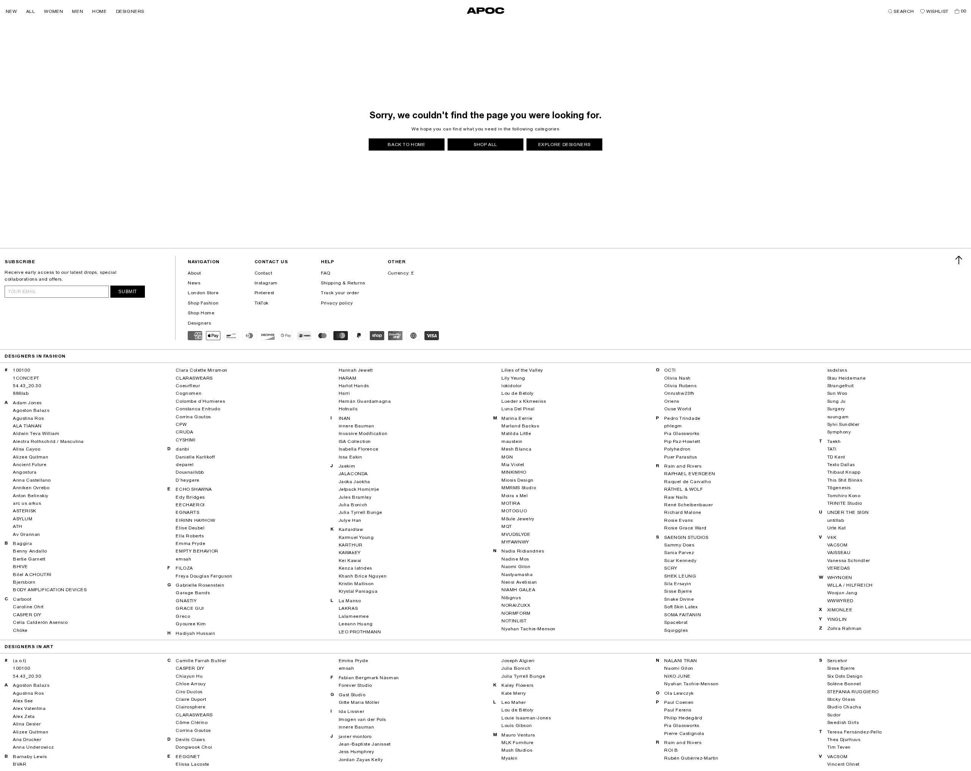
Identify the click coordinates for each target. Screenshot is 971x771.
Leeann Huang (356, 624)
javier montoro (355, 736)
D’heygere (187, 480)
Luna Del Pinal (517, 408)
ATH (17, 526)
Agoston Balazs (31, 410)
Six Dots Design (845, 676)
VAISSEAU (839, 552)
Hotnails (348, 408)
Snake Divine (679, 599)
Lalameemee (354, 616)
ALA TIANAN (27, 426)
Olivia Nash (677, 378)
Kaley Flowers (517, 685)
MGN (507, 457)
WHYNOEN (839, 577)
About (194, 273)
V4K (832, 537)
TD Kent (836, 457)
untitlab (835, 520)
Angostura (24, 472)
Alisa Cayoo (27, 449)
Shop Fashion (203, 303)
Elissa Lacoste (192, 764)
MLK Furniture (517, 742)
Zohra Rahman (844, 628)
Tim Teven (839, 747)
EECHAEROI (190, 504)
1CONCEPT (26, 378)
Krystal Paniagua (358, 591)
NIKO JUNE (677, 676)
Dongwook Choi (194, 747)
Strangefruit (840, 385)
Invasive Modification (363, 433)
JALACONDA (353, 473)
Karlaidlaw (351, 529)
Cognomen (188, 393)
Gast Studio (352, 694)
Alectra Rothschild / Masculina (48, 441)
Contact (263, 273)
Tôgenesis (839, 487)
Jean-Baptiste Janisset (365, 744)
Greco (183, 616)
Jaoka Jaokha (354, 481)
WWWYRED (840, 600)
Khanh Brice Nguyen (363, 576)
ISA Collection (355, 441)
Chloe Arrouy (191, 683)
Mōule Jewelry (517, 518)
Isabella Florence (359, 449)
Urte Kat (836, 528)
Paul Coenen (679, 702)
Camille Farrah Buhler (201, 660)
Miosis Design (517, 480)
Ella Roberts (190, 536)
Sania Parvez (679, 552)
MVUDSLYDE (515, 534)
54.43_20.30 (27, 385)
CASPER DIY (27, 614)
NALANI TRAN (680, 660)
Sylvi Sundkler (843, 424)
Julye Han (350, 520)
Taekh (834, 441)
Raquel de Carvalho (687, 481)
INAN (344, 418)
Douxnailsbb (190, 472)
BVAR (19, 764)
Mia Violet (512, 464)
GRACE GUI (190, 608)
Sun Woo (837, 393)
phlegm (673, 426)
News (194, 283)
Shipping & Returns (343, 283)
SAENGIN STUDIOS (686, 537)
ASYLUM (23, 518)
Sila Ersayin (677, 583)
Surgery (836, 408)
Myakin (509, 758)
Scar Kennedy (680, 560)
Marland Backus (520, 426)
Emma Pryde (190, 543)
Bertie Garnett (29, 559)
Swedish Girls (843, 722)
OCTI (670, 370)
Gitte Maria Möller (359, 702)
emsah (183, 559)
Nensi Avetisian (519, 582)
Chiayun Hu (189, 676)
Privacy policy (337, 303)
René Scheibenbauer (688, 504)
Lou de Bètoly (517, 393)
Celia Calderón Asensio (40, 622)
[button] (11, 11)
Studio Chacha (844, 707)
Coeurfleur (188, 385)
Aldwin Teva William (36, 433)
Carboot (22, 599)
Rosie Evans (678, 520)
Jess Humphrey (356, 751)
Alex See (23, 700)
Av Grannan (26, 534)
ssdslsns (837, 370)
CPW (181, 424)
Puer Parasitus (680, 457)
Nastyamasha (517, 574)
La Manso (350, 600)
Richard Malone (682, 512)
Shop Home (201, 313)
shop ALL (485, 144)
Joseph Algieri (517, 660)
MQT (506, 526)
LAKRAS (348, 608)
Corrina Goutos (193, 416)
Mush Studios (516, 750)
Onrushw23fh (679, 393)
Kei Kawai (350, 560)
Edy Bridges (190, 497)
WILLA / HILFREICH (850, 585)
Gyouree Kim (191, 624)
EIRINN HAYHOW (195, 520)
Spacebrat (675, 622)
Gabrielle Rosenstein (200, 585)
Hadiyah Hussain (195, 633)
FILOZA (184, 568)
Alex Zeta (24, 716)
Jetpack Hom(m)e (359, 489)
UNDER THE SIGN (848, 512)
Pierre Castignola (684, 733)
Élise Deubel (190, 528)
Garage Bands (193, 592)
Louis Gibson (516, 725)
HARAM (348, 378)
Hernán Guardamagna (365, 401)
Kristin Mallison (356, 583)
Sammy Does (679, 545)
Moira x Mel (514, 495)
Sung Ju (836, 401)
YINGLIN (837, 619)
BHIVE (20, 566)
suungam (838, 416)
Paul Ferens (677, 710)
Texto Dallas (841, 464)
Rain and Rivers (682, 466)
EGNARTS (187, 512)
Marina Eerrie (517, 418)
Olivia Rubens (680, 385)
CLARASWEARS (194, 378)
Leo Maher (513, 702)
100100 (21, 370)
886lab (21, 393)
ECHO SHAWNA (194, 489)
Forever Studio (355, 685)
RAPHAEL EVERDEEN (689, 473)
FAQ (325, 273)
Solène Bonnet (844, 683)
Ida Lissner (352, 711)
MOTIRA (510, 503)
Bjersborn (24, 582)
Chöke (20, 630)
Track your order (340, 292)
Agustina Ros (28, 418)
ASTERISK (24, 510)
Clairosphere (190, 707)
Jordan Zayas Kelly (361, 759)
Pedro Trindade (682, 418)
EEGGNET (188, 756)
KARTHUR (351, 545)
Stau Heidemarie (846, 378)
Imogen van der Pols (362, 719)
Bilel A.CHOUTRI (32, 574)
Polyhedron (677, 449)
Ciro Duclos (189, 691)
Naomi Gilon (516, 566)
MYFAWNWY (515, 542)
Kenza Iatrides (355, 568)
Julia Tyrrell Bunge (360, 512)
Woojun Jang (842, 592)
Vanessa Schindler (848, 560)
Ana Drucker (27, 739)
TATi (832, 449)
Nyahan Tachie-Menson (528, 628)
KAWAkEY (350, 552)
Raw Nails (675, 497)
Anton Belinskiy (31, 495)
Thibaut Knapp (844, 472)
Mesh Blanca (516, 449)
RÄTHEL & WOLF (683, 489)
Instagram (266, 283)
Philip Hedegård (683, 718)
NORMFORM (516, 613)
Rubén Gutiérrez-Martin (691, 758)
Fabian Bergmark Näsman (369, 677)
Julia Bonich (353, 504)
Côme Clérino (191, 722)
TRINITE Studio (844, 503)
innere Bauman (356, 426)
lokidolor (511, 385)
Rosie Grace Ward (685, 528)
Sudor (834, 715)
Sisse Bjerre (678, 591)
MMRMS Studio (518, 487)
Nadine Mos (515, 559)
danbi (182, 449)
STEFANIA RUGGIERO (853, 691)
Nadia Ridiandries (522, 551)
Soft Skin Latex (681, 606)
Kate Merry (513, 693)
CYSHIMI (185, 440)
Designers (199, 323)
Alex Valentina (29, 708)
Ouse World (677, 408)
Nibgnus (511, 597)
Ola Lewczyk (679, 693)
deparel (184, 464)
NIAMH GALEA (518, 589)
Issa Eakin (350, 457)
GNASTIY (186, 600)
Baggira (22, 543)
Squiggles (676, 630)
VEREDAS (838, 568)
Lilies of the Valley (522, 370)
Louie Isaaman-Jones (526, 718)
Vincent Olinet (843, 764)
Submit (127, 291)
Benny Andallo (30, 551)
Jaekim (347, 466)
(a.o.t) (19, 660)
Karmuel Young (356, 537)
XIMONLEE (840, 609)
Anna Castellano (32, 480)
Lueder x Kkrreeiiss (523, 401)
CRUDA (184, 432)
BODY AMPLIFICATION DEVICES (50, 589)
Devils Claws (190, 739)
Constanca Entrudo (198, 408)
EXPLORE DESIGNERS (564, 144)
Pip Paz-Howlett (682, 441)
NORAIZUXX (515, 605)
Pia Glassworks (681, 433)
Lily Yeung (513, 378)
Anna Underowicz (33, 747)
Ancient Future (29, 464)
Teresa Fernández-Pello (854, 732)
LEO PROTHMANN (360, 631)
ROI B (671, 750)
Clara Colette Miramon (202, 370)
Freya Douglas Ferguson (204, 576)
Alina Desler (27, 724)
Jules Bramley (355, 497)
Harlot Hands (354, 385)
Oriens (671, 401)
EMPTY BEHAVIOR (197, 551)
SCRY (670, 568)
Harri (344, 393)
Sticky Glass (841, 699)
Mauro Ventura (518, 735)
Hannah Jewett (356, 370)
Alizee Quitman (30, 457)
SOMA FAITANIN (682, 614)
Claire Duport (191, 699)
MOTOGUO (514, 510)
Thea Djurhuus (844, 739)
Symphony (839, 432)
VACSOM (837, 545)
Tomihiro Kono (844, 495)
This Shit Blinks (845, 480)
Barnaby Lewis (30, 756)
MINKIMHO (513, 472)
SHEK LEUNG (680, 576)
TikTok (262, 303)
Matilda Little (516, 433)
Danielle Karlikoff (195, 457)
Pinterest (264, 292)
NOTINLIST (513, 620)
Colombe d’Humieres (200, 401)
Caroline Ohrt (28, 606)
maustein (512, 441)
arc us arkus (27, 503)
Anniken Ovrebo (31, 487)
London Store (203, 292)
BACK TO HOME (406, 144)
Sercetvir (837, 660)
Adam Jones (27, 402)
